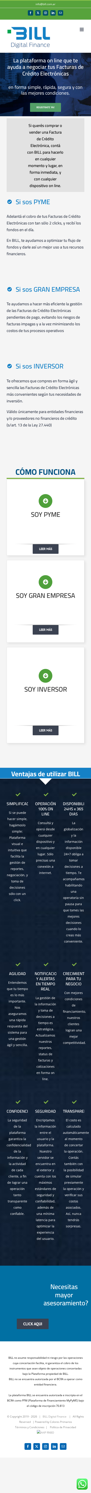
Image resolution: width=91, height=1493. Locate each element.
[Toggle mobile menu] (82, 29)
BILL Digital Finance (54, 1416)
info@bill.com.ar (45, 4)
